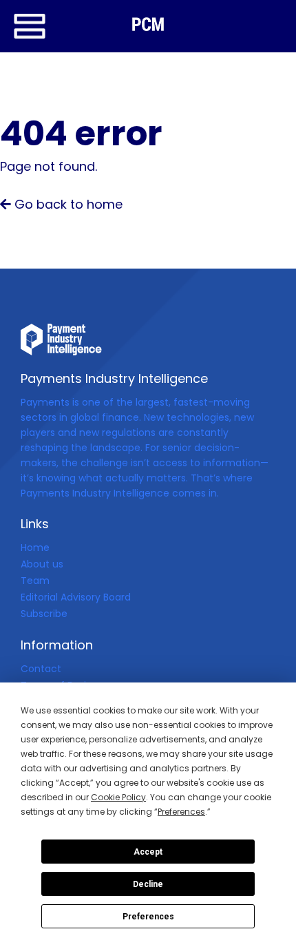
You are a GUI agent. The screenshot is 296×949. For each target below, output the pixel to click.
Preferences (148, 916)
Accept (148, 852)
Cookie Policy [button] (118, 797)
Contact (41, 669)
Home (35, 547)
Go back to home (67, 204)
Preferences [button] (181, 811)
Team (35, 580)
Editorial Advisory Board (76, 597)
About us (42, 564)
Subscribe (44, 613)
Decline (148, 884)
